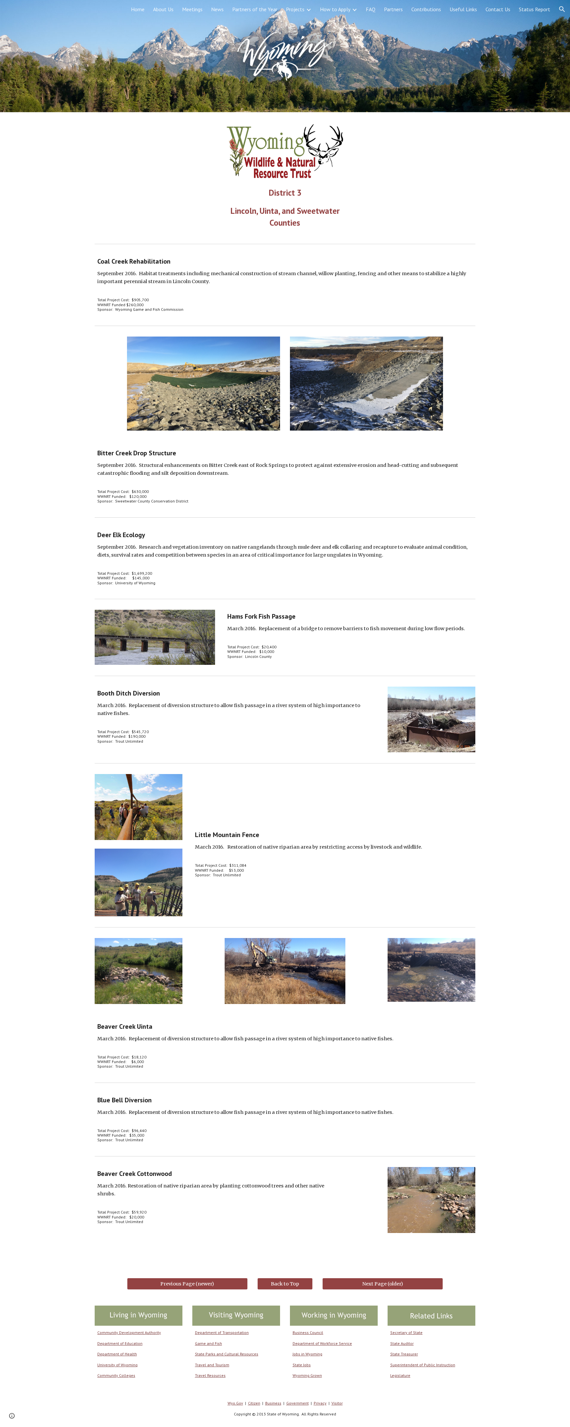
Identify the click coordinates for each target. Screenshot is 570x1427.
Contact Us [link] (498, 9)
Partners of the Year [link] (254, 9)
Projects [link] (295, 9)
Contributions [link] (426, 9)
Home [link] (137, 9)
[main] (285, 207)
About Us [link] (163, 9)
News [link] (217, 9)
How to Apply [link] (335, 9)
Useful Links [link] (463, 9)
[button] (562, 9)
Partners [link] (393, 9)
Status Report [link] (534, 9)
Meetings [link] (192, 9)
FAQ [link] (370, 9)
